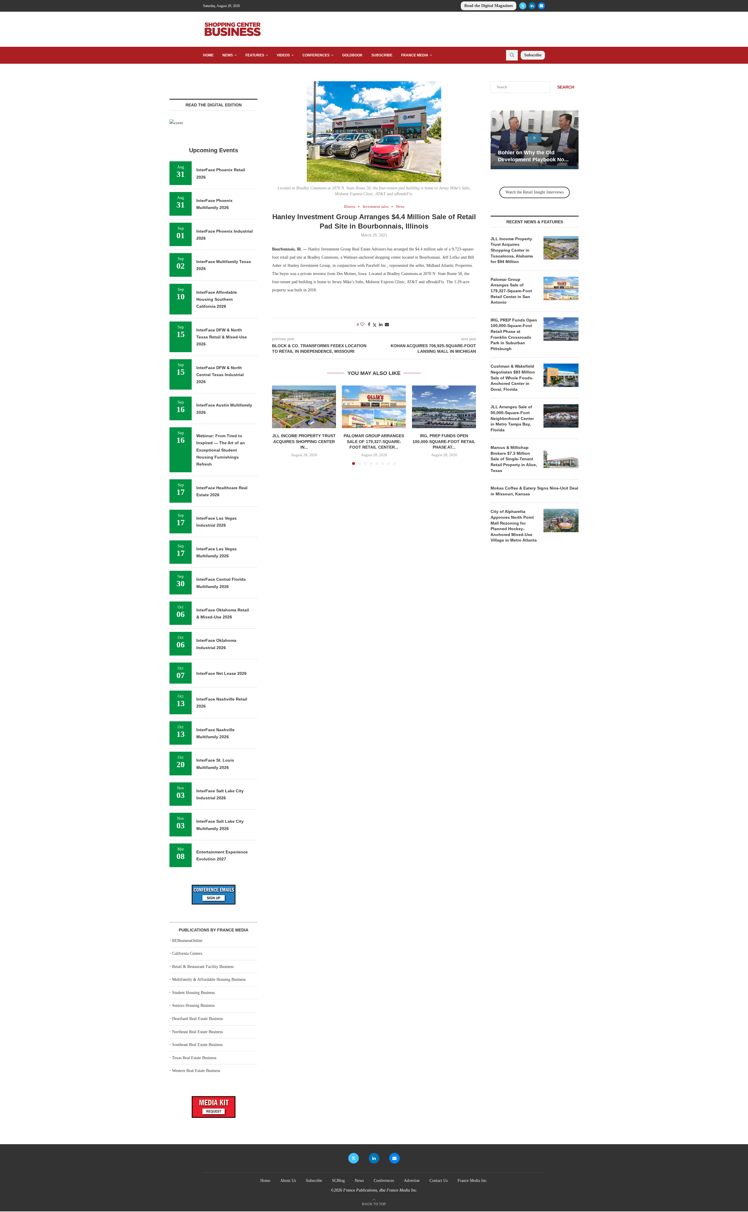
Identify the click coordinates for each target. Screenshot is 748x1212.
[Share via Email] (387, 324)
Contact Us (439, 1180)
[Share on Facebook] (369, 324)
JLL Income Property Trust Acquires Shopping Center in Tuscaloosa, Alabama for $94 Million (512, 250)
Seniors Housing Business (193, 1005)
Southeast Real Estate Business (197, 1044)
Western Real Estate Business (196, 1071)
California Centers (187, 953)
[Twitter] (522, 5)
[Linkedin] (532, 5)
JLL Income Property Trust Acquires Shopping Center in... (304, 441)
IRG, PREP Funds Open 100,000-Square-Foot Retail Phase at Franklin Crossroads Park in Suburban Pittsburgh (514, 334)
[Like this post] (362, 324)
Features (254, 55)
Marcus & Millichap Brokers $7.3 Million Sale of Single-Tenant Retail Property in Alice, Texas (514, 459)
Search (565, 87)
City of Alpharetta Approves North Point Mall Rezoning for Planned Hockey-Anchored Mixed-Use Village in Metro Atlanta (514, 525)
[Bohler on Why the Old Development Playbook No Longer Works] (535, 139)
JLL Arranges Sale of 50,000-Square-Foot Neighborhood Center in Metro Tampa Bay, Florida (512, 418)
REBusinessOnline (187, 940)
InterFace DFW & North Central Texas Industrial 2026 (220, 374)
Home (208, 55)
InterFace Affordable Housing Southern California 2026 (216, 299)
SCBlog (338, 1180)
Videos (283, 55)
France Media (414, 55)
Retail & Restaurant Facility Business (202, 966)
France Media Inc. (473, 1180)
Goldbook (352, 55)
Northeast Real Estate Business (197, 1032)
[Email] (541, 5)
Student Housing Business (193, 992)
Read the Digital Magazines (488, 6)
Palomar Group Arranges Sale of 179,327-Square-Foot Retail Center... (374, 441)
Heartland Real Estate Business (197, 1018)
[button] (280, 425)
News (227, 55)
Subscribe (381, 55)
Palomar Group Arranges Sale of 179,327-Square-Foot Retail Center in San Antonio (511, 291)
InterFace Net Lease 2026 (221, 673)
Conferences (316, 55)
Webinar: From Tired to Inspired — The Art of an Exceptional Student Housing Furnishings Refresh (220, 449)
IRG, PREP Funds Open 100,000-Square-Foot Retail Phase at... (444, 441)
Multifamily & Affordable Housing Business (208, 979)
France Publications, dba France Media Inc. (380, 1190)
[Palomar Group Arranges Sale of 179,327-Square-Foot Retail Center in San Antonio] (374, 406)
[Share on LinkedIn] (380, 324)
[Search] (512, 55)
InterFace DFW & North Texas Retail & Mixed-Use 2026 (221, 337)
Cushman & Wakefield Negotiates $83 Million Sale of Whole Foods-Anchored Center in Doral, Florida (513, 377)
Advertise (412, 1180)
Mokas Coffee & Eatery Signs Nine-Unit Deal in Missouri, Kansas (534, 491)
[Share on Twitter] (375, 325)
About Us (288, 1180)
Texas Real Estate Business (194, 1058)
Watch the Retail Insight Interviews (534, 192)
